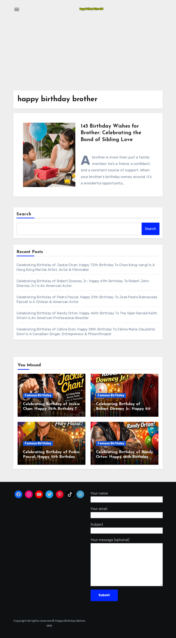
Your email (99, 509)
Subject (97, 524)
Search (24, 214)
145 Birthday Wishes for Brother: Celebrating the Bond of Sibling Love (111, 133)
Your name (99, 493)
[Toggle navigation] (16, 9)
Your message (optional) (110, 540)
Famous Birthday (38, 395)
